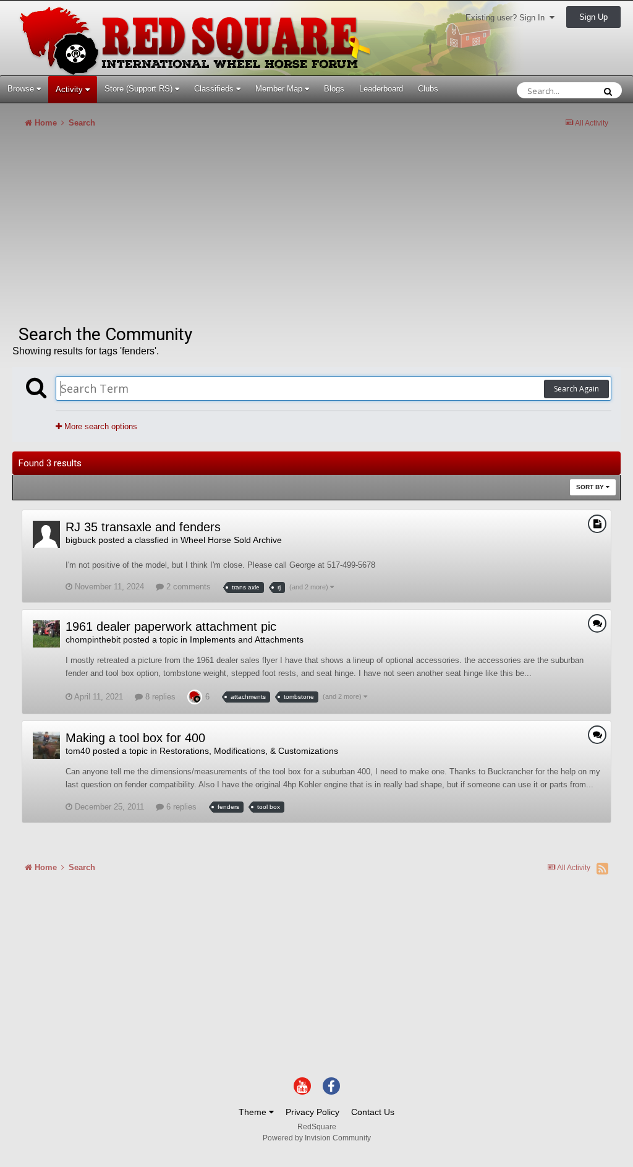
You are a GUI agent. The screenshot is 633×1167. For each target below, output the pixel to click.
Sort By (591, 487)
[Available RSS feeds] (602, 868)
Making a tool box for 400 (135, 738)
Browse (21, 88)
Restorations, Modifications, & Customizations (248, 751)
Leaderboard (381, 88)
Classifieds (215, 88)
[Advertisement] (157, 231)
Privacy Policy (312, 1112)
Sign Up (593, 17)
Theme (254, 1112)
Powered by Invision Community (317, 1138)
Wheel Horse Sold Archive (231, 540)
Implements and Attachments (247, 639)
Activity (70, 89)
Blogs (334, 88)
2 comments (187, 586)
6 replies (180, 806)
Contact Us (372, 1112)
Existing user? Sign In (507, 17)
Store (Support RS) (139, 88)
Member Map (280, 88)
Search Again (576, 388)
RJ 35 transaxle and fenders (143, 527)
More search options (99, 426)
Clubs (428, 88)
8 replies (159, 696)
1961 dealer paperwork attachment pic (171, 626)
